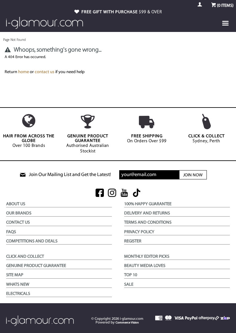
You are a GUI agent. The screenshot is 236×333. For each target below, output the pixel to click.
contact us (44, 72)
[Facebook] (99, 193)
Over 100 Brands (28, 141)
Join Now (193, 175)
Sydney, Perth (206, 138)
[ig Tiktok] (136, 193)
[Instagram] (112, 193)
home (23, 72)
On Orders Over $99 (147, 138)
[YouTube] (124, 193)
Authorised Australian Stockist (87, 144)
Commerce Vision (127, 322)
